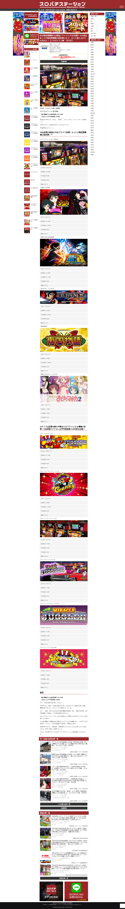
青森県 (92, 44)
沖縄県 (92, 154)
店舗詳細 (64, 61)
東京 (92, 21)
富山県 (92, 83)
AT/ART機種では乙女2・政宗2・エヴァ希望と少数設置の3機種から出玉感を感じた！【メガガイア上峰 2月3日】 (69, 792)
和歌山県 (93, 113)
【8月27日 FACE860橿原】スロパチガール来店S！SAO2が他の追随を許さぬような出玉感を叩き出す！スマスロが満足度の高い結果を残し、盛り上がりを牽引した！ (69, 842)
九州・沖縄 (93, 35)
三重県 (92, 98)
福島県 (92, 57)
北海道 (92, 42)
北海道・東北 (94, 16)
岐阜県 (92, 96)
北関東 (92, 18)
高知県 (92, 135)
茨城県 (92, 59)
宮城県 (92, 52)
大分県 (92, 147)
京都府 (92, 103)
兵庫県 (92, 108)
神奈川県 (93, 74)
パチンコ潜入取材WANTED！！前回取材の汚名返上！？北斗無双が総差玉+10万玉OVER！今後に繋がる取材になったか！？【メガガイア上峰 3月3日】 (69, 780)
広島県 (92, 122)
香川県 (92, 127)
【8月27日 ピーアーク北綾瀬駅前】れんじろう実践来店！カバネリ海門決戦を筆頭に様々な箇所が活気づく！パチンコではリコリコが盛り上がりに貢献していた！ (69, 854)
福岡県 (92, 137)
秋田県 (92, 49)
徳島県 (92, 132)
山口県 (92, 125)
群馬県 (92, 64)
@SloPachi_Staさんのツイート (31, 236)
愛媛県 (92, 130)
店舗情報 (64, 808)
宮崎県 (92, 149)
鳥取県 (92, 115)
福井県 (92, 88)
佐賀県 (92, 140)
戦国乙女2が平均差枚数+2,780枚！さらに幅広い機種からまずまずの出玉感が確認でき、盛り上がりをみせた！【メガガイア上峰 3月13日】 (69, 756)
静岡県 (92, 91)
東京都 (92, 71)
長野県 (92, 79)
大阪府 (92, 105)
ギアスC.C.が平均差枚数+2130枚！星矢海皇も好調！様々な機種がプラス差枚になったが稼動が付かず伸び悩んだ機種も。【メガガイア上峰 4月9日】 (69, 743)
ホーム (32, 11)
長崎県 (92, 142)
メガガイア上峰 (37, 11)
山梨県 (92, 76)
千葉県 (92, 69)
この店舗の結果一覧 (63, 804)
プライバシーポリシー (69, 904)
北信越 (92, 26)
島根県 (92, 118)
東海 (92, 28)
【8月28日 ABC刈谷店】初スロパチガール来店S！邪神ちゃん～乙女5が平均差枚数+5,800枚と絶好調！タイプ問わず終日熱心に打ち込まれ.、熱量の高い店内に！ (69, 830)
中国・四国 (93, 33)
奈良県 (92, 110)
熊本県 (92, 144)
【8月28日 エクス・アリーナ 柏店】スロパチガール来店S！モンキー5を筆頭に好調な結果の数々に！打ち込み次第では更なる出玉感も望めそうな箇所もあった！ (69, 817)
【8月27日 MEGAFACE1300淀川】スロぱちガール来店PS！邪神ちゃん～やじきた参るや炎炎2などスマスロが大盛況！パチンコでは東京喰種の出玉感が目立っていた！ (69, 867)
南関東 (92, 23)
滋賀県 (92, 101)
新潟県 (92, 81)
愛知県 (92, 93)
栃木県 (92, 62)
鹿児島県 (93, 152)
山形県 (92, 54)
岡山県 (92, 120)
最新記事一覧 (63, 878)
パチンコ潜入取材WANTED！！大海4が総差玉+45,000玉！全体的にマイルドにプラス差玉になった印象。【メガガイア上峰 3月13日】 (69, 768)
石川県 (92, 86)
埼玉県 (92, 66)
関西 (92, 31)
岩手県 (92, 47)
